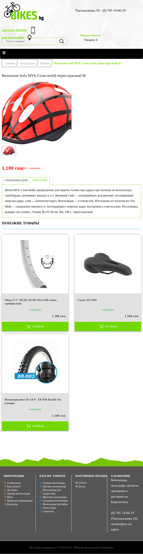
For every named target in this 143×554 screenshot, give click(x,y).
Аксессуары (28, 63)
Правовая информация (19, 500)
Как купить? (14, 486)
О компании (14, 483)
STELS (83, 483)
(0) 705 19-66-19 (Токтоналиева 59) (124, 515)
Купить (38, 326)
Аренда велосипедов (18, 493)
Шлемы (45, 63)
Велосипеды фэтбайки (55, 504)
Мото (10, 497)
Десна (82, 486)
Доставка (12, 490)
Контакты (12, 504)
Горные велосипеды (54, 483)
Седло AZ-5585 (87, 299)
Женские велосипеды (55, 497)
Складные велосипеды (55, 500)
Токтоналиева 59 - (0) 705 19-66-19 (100, 10)
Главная (9, 63)
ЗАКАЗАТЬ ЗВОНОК (14, 30)
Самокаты (48, 511)
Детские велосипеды (54, 486)
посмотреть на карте (121, 526)
